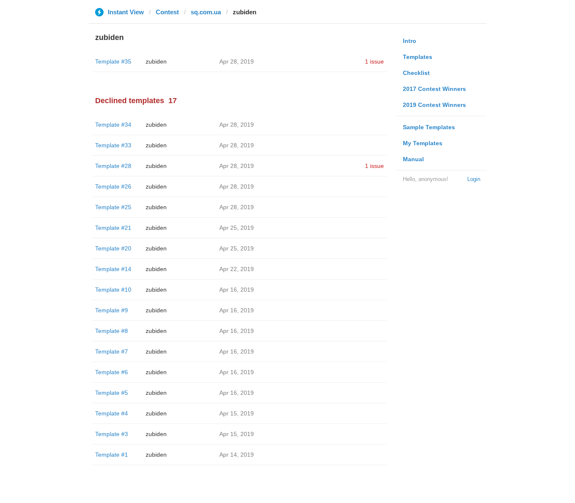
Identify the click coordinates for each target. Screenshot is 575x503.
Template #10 (113, 289)
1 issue (374, 61)
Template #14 (113, 269)
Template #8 (111, 330)
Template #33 (113, 145)
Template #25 (113, 207)
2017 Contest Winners (434, 88)
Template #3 (111, 434)
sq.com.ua (206, 12)
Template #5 (111, 392)
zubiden (156, 61)
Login (473, 179)
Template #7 (111, 351)
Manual (413, 159)
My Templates (422, 143)
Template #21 (113, 227)
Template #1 (111, 454)
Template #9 (111, 310)
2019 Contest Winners (434, 104)
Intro (409, 40)
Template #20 (113, 248)
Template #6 (111, 372)
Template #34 (113, 124)
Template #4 (111, 413)
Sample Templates (429, 127)
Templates (417, 56)
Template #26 (113, 186)
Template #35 (113, 61)
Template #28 (113, 165)
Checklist (416, 72)
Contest (167, 12)
